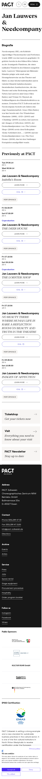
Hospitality (6, 593)
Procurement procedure (12, 588)
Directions (6, 534)
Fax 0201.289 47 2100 (11, 524)
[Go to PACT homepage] (7, 4)
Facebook (6, 617)
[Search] (18, 4)
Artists (4, 554)
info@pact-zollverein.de (12, 529)
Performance (10, 200)
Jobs (4, 574)
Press (4, 569)
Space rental (7, 579)
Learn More (19, 185)
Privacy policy (34, 749)
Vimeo (5, 622)
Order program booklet (12, 597)
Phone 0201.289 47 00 (11, 520)
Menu (32, 4)
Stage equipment (9, 583)
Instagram (6, 613)
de (25, 4)
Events (5, 549)
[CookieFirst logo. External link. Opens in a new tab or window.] (3, 751)
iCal (18, 192)
